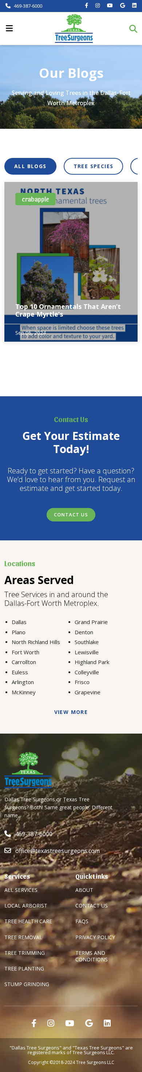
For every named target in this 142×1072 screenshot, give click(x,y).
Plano (18, 632)
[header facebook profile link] (86, 5)
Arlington (23, 682)
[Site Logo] (74, 28)
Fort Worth (25, 652)
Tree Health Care (28, 921)
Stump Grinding (26, 984)
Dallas (19, 622)
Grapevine (87, 692)
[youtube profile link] (70, 1023)
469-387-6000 (27, 6)
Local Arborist (25, 905)
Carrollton (24, 662)
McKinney (24, 692)
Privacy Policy (95, 937)
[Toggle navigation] (9, 28)
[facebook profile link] (34, 1023)
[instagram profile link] (51, 1023)
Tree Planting (24, 968)
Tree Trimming (24, 952)
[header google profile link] (122, 5)
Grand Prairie (91, 622)
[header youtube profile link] (110, 5)
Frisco (82, 682)
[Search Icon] (135, 28)
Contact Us (71, 514)
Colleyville (87, 672)
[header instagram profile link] (97, 5)
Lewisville (87, 652)
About (84, 889)
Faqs (81, 921)
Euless (20, 672)
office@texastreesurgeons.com (57, 851)
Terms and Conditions (91, 956)
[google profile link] (89, 1023)
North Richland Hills (36, 642)
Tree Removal (23, 937)
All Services (21, 889)
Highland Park (92, 662)
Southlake (87, 642)
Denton (84, 632)
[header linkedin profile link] (134, 5)
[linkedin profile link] (107, 1023)
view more (71, 712)
